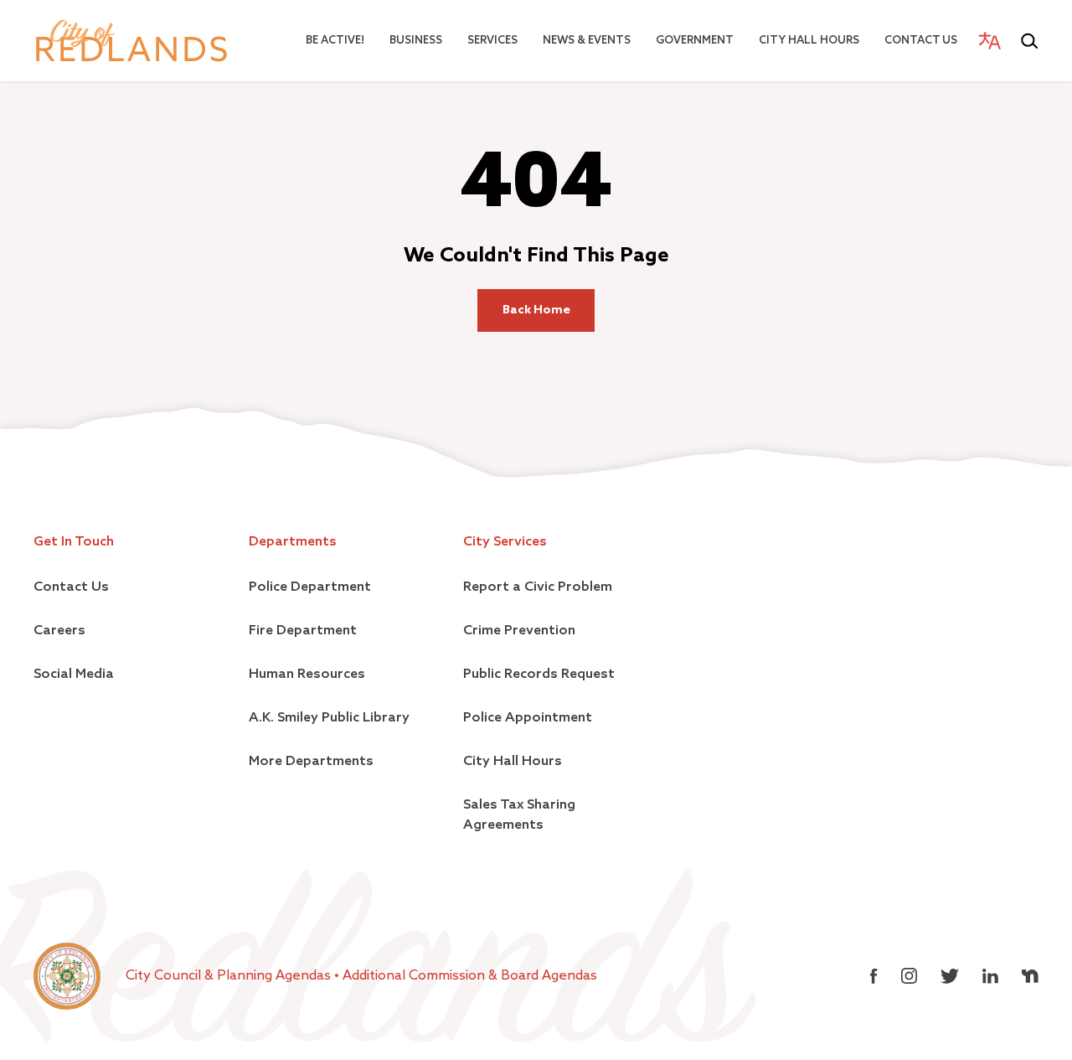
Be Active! (335, 40)
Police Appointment (527, 718)
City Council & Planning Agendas (230, 976)
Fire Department (303, 631)
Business (415, 40)
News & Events (587, 40)
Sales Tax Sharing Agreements (519, 815)
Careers (59, 631)
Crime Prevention (519, 631)
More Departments (311, 761)
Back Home (536, 310)
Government (695, 40)
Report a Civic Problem (537, 587)
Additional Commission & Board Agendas (470, 976)
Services (492, 40)
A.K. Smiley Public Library (329, 718)
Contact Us (920, 40)
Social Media (74, 674)
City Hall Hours (809, 40)
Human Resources (307, 674)
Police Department (310, 587)
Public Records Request (539, 674)
